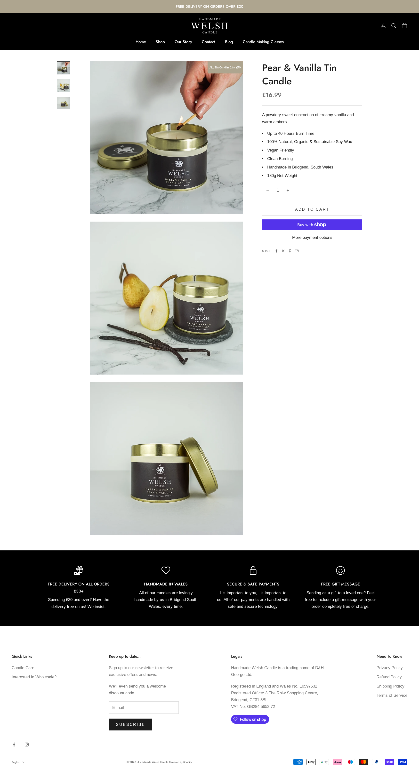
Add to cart (312, 209)
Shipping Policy (390, 686)
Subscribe (130, 724)
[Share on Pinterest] (290, 251)
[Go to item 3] (63, 103)
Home (141, 42)
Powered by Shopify (180, 762)
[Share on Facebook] (276, 251)
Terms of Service (392, 695)
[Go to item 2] (63, 85)
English (16, 762)
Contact (208, 42)
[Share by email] (297, 251)
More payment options (312, 237)
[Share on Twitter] (283, 251)
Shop (160, 42)
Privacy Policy (390, 667)
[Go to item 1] (63, 68)
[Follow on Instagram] (26, 744)
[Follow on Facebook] (14, 744)
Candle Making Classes (263, 42)
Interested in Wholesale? (34, 677)
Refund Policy (389, 677)
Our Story (183, 42)
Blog (229, 42)
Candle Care (23, 667)
